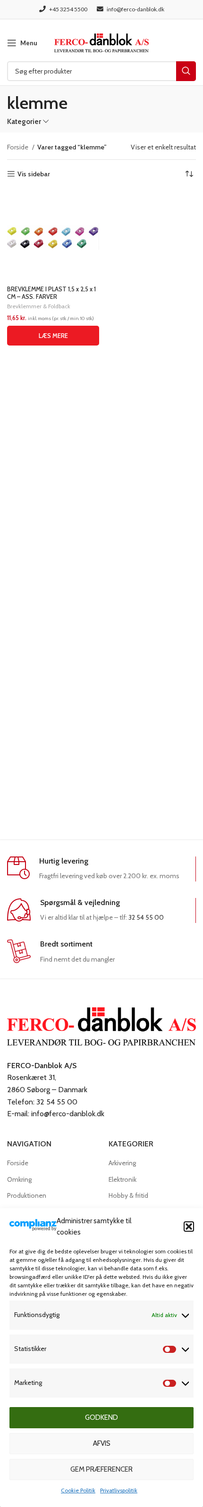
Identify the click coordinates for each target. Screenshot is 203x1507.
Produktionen (26, 1195)
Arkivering (122, 1163)
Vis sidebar (33, 174)
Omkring (19, 1179)
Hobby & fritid (128, 1195)
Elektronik (122, 1179)
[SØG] (186, 71)
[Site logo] (101, 42)
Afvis (101, 1443)
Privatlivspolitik (118, 1490)
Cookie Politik (78, 1490)
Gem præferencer (101, 1469)
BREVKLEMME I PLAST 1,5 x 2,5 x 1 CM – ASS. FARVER (51, 293)
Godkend (101, 1417)
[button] (189, 1226)
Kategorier (24, 121)
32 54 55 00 (146, 917)
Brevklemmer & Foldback (38, 306)
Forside (18, 147)
